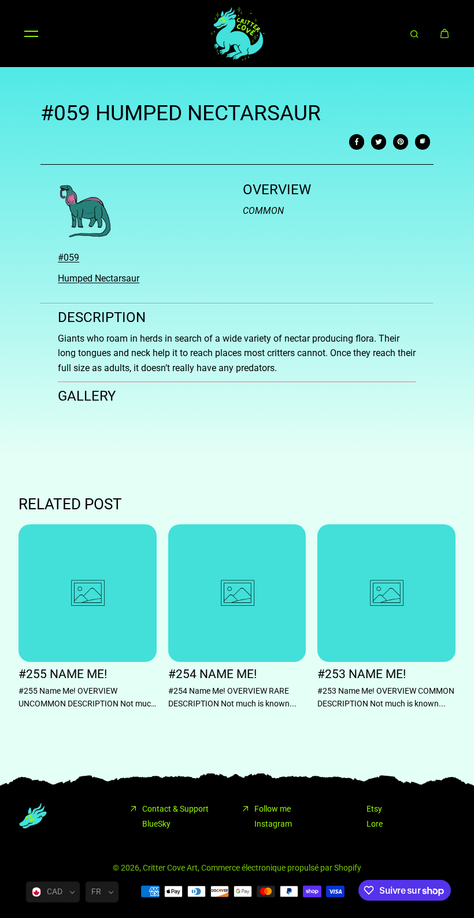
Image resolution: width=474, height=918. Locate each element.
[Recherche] (414, 34)
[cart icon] (445, 34)
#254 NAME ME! (212, 674)
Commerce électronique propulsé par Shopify (281, 867)
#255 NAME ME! (62, 674)
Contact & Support (175, 808)
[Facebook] (357, 142)
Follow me (272, 808)
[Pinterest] (401, 142)
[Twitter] (379, 142)
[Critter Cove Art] (237, 33)
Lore (374, 823)
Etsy (374, 808)
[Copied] (423, 142)
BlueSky (156, 823)
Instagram (273, 823)
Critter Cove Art (170, 867)
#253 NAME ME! (361, 674)
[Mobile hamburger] (31, 33)
